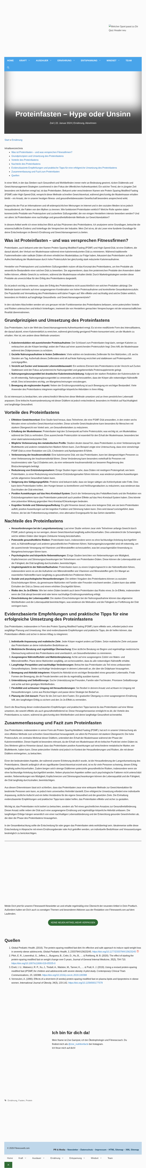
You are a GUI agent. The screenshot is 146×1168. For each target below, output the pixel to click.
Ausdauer (42, 60)
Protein (29, 1100)
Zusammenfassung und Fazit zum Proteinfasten (35, 171)
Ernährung (64, 60)
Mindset (111, 60)
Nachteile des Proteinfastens (25, 164)
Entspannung (89, 60)
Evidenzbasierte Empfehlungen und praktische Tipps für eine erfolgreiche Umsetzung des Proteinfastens (64, 168)
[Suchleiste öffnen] (8, 67)
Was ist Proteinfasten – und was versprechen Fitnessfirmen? (41, 152)
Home (10, 60)
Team (129, 60)
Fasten (21, 1100)
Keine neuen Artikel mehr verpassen (73, 922)
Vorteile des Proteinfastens (24, 160)
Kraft (23, 60)
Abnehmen (90, 123)
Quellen (15, 175)
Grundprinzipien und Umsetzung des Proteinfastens (37, 156)
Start (7, 140)
